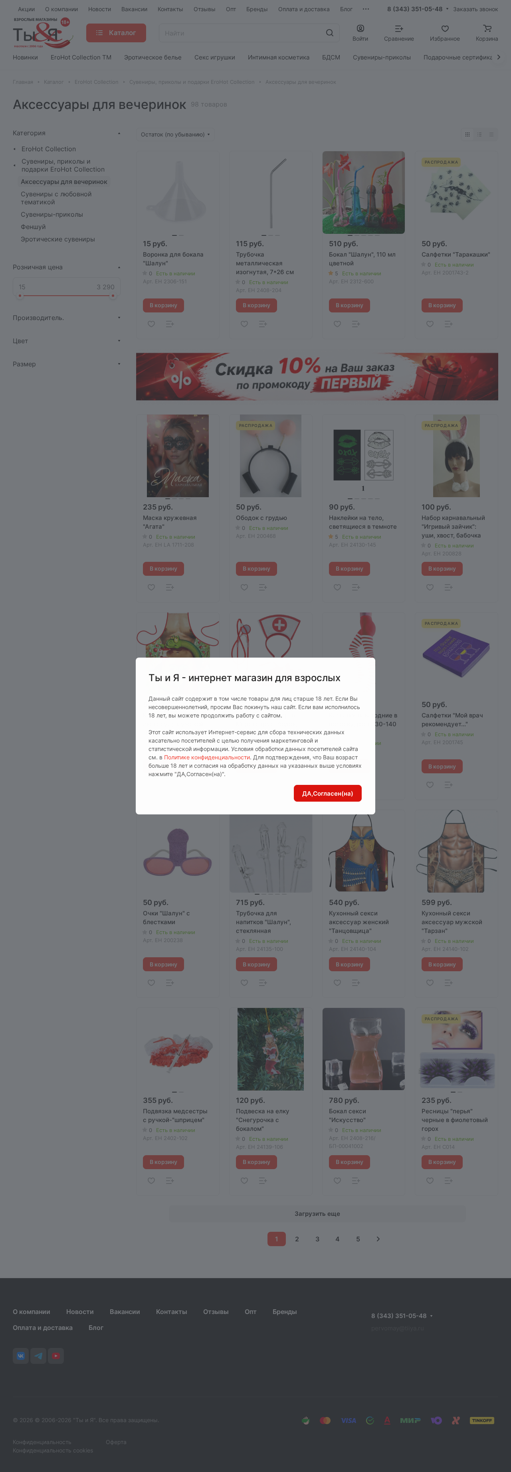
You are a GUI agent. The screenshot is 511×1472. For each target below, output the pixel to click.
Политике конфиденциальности (207, 757)
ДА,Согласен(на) (327, 793)
